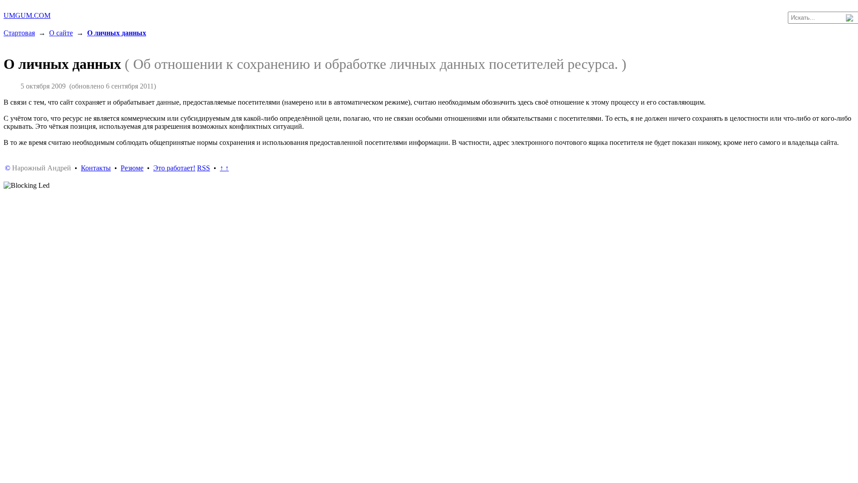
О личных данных (116, 33)
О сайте (61, 33)
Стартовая (19, 33)
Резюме (132, 168)
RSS (203, 168)
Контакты (96, 168)
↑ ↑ (224, 168)
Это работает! (174, 168)
